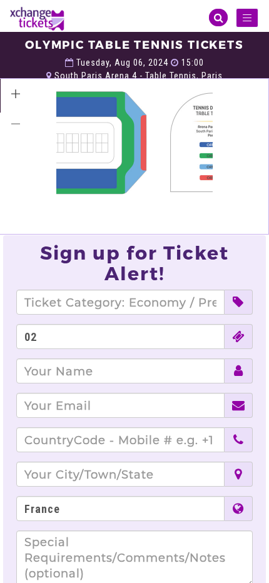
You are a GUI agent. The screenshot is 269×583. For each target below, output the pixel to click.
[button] (16, 94)
